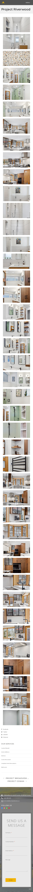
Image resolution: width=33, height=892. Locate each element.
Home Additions (5, 752)
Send (11, 880)
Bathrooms (4, 767)
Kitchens (3, 756)
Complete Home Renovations (8, 763)
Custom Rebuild (5, 748)
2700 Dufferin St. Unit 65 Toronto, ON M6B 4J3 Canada (17, 795)
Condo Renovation (6, 759)
